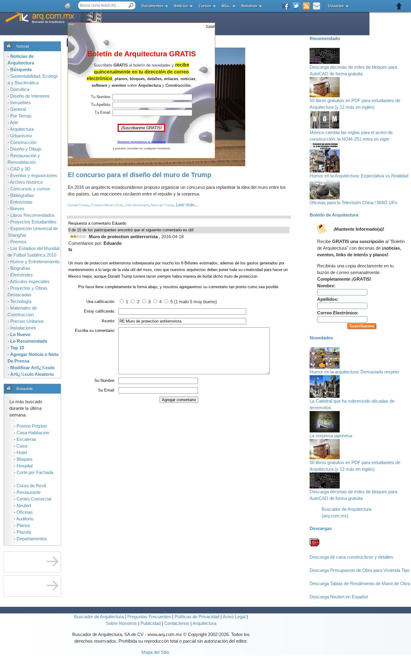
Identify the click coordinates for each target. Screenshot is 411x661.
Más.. (226, 6)
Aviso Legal (234, 616)
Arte (14, 122)
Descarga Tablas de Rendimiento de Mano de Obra (360, 583)
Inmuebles (20, 102)
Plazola (24, 532)
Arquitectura (204, 623)
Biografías (20, 268)
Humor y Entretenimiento (34, 261)
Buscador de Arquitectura (99, 616)
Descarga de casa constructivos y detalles (351, 557)
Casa (22, 446)
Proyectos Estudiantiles (33, 222)
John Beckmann (137, 205)
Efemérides (21, 275)
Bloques (24, 459)
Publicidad (151, 623)
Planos (23, 525)
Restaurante (29, 492)
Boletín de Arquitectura (334, 215)
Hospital (24, 465)
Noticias (181, 6)
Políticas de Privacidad (197, 616)
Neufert (24, 505)
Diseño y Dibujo (25, 149)
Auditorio (24, 518)
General (18, 109)
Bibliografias (22, 195)
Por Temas (21, 116)
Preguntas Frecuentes (148, 616)
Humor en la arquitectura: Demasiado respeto (354, 371)
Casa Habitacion (33, 432)
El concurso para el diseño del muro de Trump (139, 175)
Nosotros (249, 6)
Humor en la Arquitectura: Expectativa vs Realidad (359, 175)
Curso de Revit (31, 485)
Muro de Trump (162, 205)
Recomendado (325, 38)
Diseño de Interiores (30, 96)
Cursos (205, 6)
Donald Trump (78, 205)
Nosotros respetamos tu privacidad (141, 141)
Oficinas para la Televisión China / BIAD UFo (353, 202)
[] (210, 26)
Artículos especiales (30, 281)
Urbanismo (21, 135)
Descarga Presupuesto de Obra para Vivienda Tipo (359, 570)
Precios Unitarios (27, 321)
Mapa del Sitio (155, 652)
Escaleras (26, 439)
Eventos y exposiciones (33, 175)
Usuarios (336, 6)
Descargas (321, 528)
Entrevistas (21, 202)
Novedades (321, 337)
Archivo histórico (26, 182)
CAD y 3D (20, 169)
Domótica (19, 89)
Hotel (22, 452)
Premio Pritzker (32, 426)
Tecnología (20, 301)
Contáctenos (176, 623)
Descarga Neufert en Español (339, 596)
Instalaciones (23, 328)
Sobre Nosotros (121, 623)
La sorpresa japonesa (331, 435)
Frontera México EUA (106, 205)
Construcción (23, 142)
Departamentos (32, 538)
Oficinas (25, 512)
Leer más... (187, 204)
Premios (18, 241)
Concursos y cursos (30, 188)
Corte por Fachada (35, 472)
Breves (17, 208)
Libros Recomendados (32, 215)
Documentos (152, 6)
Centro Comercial (34, 499)
